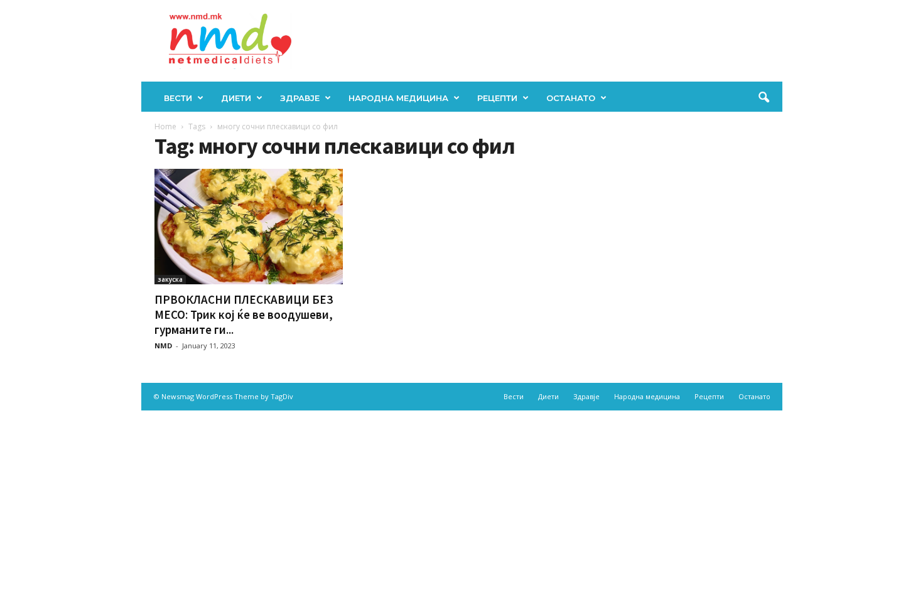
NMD (163, 345)
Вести (178, 98)
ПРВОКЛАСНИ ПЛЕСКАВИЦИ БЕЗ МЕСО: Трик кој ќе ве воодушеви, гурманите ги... (243, 314)
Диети (236, 98)
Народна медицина (398, 98)
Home (165, 126)
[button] (763, 98)
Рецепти (497, 98)
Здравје (300, 98)
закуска (170, 279)
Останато (570, 98)
